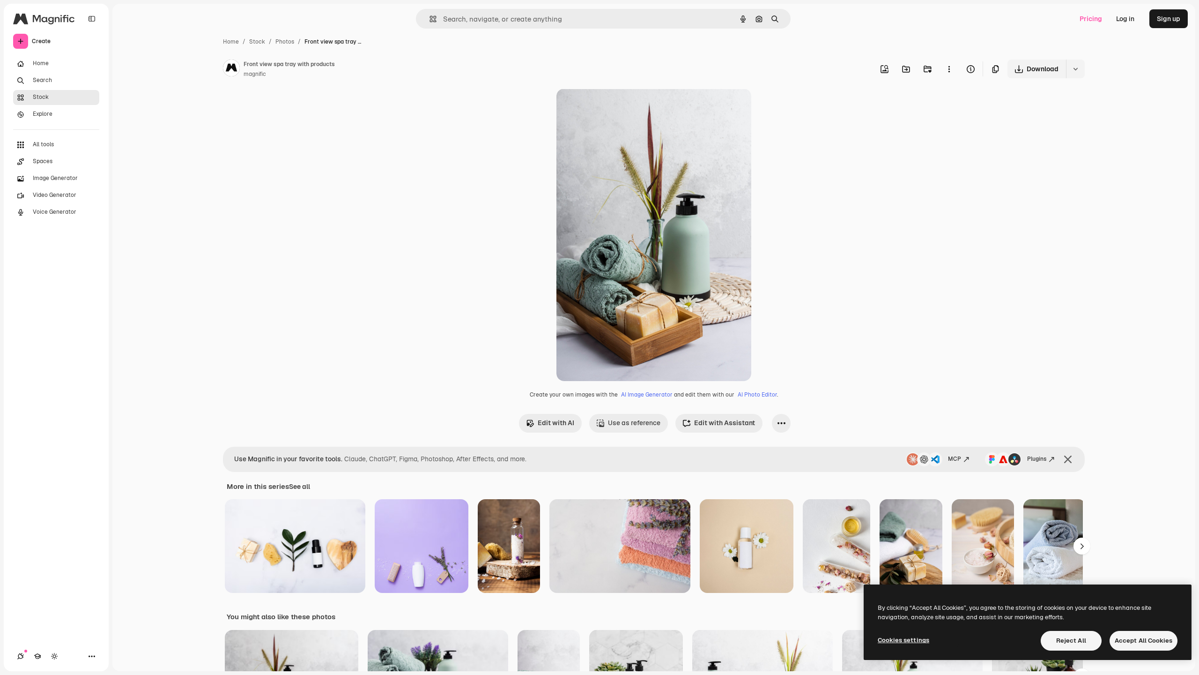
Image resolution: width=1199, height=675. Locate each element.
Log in (1125, 19)
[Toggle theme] (54, 656)
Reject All (1071, 641)
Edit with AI (556, 423)
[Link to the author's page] (231, 69)
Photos (284, 41)
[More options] (949, 69)
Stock (257, 41)
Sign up (1168, 19)
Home (231, 41)
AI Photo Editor (757, 394)
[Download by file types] (1075, 69)
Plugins (1036, 459)
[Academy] (37, 656)
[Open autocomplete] (429, 18)
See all (299, 486)
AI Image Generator (647, 394)
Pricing (1091, 19)
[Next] (1081, 546)
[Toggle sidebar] (91, 18)
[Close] (1067, 459)
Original (616, 106)
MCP (954, 459)
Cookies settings (903, 640)
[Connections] (20, 656)
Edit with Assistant (724, 423)
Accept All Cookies (1143, 641)
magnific (255, 74)
